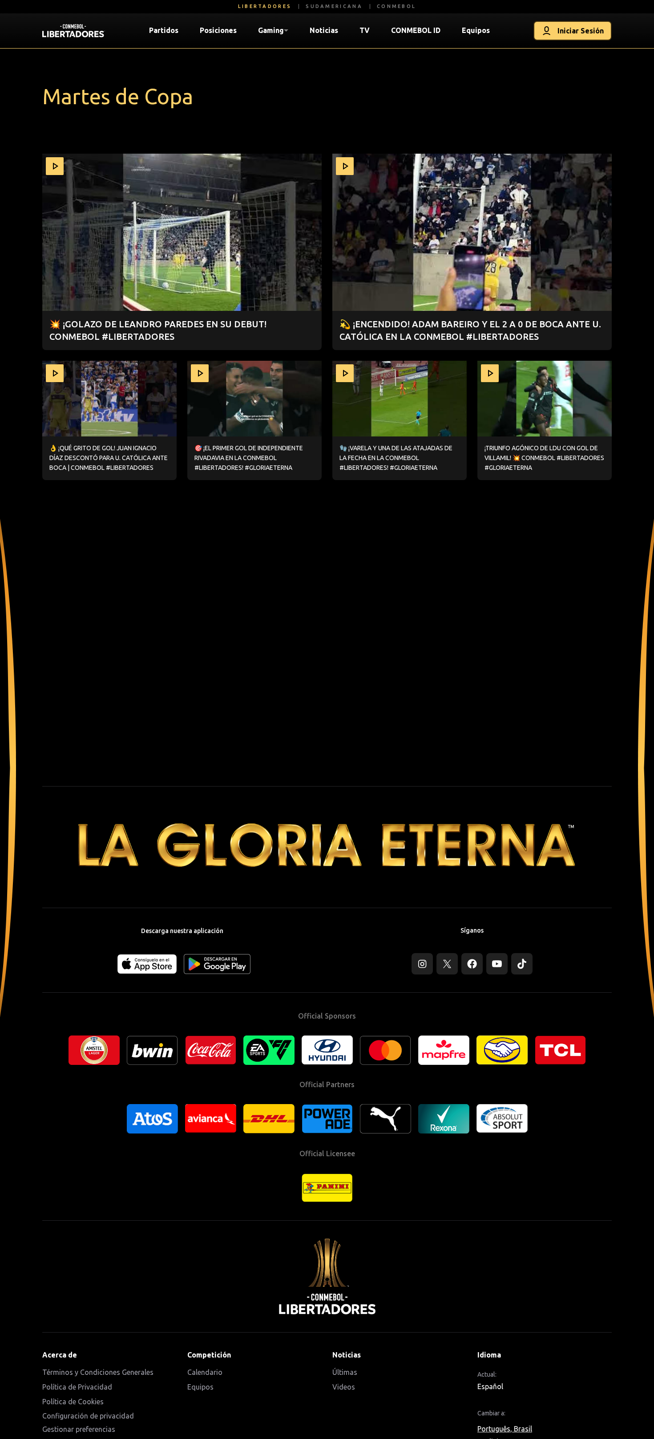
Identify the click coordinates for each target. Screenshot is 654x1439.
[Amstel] (94, 1049)
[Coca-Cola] (210, 1050)
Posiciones (218, 30)
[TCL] (560, 1050)
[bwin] (152, 1050)
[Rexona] (443, 1119)
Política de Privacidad (77, 1387)
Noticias (324, 30)
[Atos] (152, 1119)
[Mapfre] (443, 1049)
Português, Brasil (504, 1429)
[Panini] (327, 1188)
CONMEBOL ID (415, 30)
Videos (343, 1387)
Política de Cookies (73, 1402)
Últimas (344, 1372)
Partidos (163, 30)
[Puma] (385, 1118)
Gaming (271, 30)
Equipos (476, 30)
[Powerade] (327, 1119)
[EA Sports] (269, 1049)
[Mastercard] (385, 1050)
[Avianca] (210, 1118)
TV (364, 30)
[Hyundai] (327, 1049)
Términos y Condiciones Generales (97, 1372)
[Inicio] (73, 30)
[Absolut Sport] (502, 1118)
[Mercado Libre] (502, 1049)
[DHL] (269, 1118)
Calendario (204, 1372)
